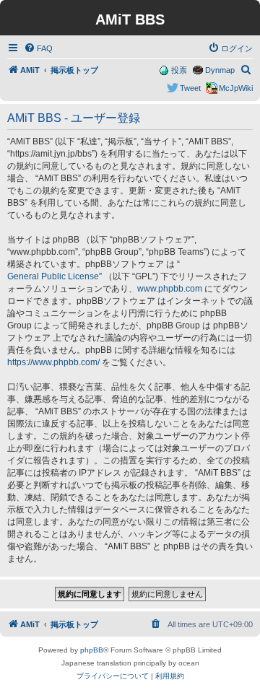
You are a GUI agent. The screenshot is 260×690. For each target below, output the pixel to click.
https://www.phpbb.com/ (53, 362)
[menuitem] (38, 48)
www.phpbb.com (169, 289)
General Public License (53, 276)
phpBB (91, 650)
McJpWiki (236, 88)
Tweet (190, 88)
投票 (179, 70)
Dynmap (220, 70)
